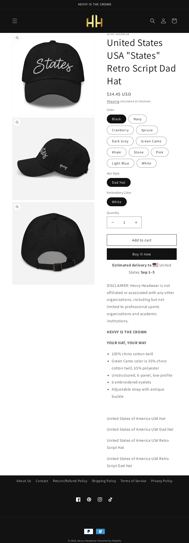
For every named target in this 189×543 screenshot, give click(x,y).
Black (116, 119)
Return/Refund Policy (70, 481)
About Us (23, 481)
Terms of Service (133, 481)
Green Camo (151, 141)
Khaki (116, 152)
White (146, 163)
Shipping (113, 101)
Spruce (147, 130)
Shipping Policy (104, 481)
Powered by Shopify (109, 540)
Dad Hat (119, 182)
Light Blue (120, 163)
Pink (159, 152)
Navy (138, 119)
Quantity (113, 213)
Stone (139, 152)
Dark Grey (120, 141)
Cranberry (120, 130)
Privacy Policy (162, 481)
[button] (14, 20)
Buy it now (141, 254)
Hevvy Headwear (87, 540)
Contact (42, 481)
